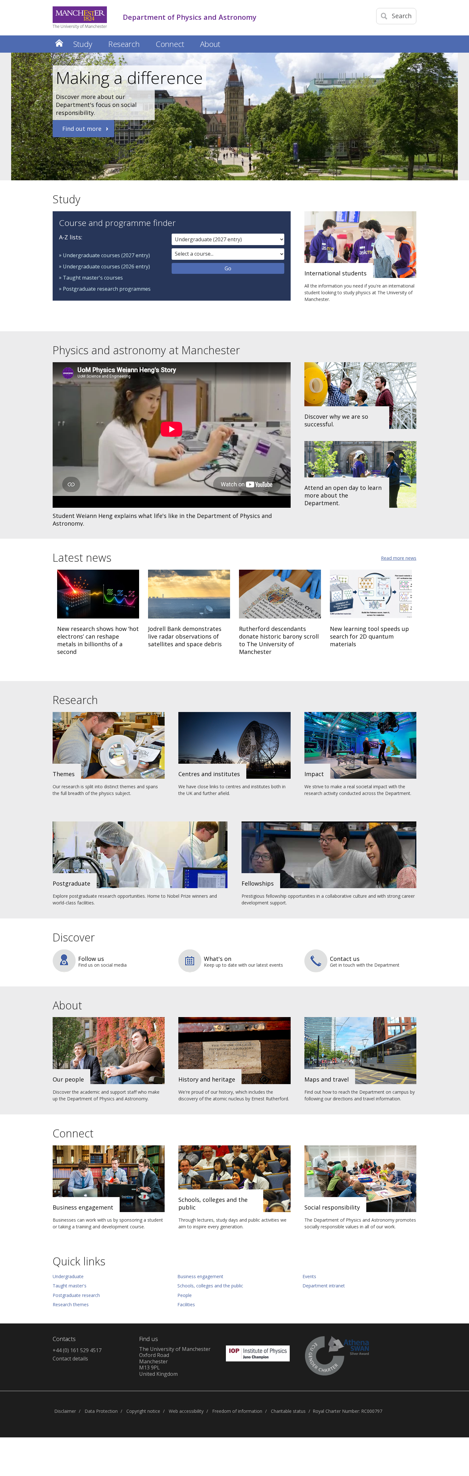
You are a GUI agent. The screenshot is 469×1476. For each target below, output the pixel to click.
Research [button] (124, 44)
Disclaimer (65, 1411)
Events (309, 1276)
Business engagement (200, 1276)
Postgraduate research (76, 1295)
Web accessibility (186, 1411)
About (67, 1005)
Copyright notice (143, 1411)
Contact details (70, 1358)
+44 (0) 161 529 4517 (77, 1350)
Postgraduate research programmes (107, 288)
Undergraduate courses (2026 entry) (106, 266)
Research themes (71, 1304)
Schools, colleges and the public (210, 1286)
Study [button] (82, 44)
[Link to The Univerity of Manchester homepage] (80, 17)
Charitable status (288, 1411)
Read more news (398, 558)
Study (66, 199)
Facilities (186, 1304)
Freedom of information (237, 1411)
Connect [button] (170, 44)
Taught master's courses (93, 277)
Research (75, 700)
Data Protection (101, 1411)
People (184, 1295)
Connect (73, 1133)
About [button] (210, 44)
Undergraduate (68, 1276)
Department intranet (323, 1286)
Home (59, 42)
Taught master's (69, 1286)
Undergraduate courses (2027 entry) (106, 255)
